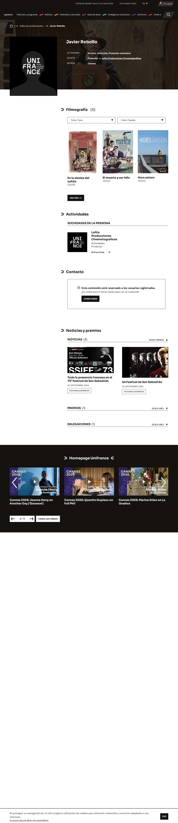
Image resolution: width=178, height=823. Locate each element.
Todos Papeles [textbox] (128, 120)
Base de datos (94, 14)
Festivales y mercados (70, 14)
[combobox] (91, 120)
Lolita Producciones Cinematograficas (121, 58)
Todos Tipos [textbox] (77, 120)
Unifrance (142, 14)
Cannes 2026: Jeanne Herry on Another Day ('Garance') (31, 501)
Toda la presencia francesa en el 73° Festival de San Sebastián (89, 379)
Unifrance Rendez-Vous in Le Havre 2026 (94, 3)
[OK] (164, 816)
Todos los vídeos (48, 519)
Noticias (48, 14)
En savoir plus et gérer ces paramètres (29, 820)
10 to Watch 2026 (128, 3)
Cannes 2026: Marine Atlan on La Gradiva (142, 501)
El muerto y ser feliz (116, 177)
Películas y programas (27, 14)
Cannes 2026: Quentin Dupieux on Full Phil (88, 501)
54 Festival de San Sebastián (142, 382)
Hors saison (146, 177)
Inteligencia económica (119, 14)
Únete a (157, 14)
